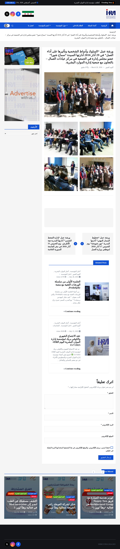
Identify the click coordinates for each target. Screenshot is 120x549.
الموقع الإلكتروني (107, 436)
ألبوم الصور (109, 67)
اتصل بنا (31, 25)
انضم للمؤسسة (44, 25)
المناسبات (56, 326)
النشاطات (109, 493)
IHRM (106, 512)
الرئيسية (104, 25)
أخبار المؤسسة (75, 271)
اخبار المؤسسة (66, 274)
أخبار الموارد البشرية (62, 271)
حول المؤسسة (61, 25)
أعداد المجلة (92, 25)
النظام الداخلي (78, 25)
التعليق (110, 393)
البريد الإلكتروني (107, 425)
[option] (98, 497)
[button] (102, 472)
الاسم (110, 413)
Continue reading (72, 311)
